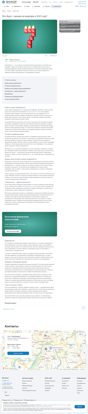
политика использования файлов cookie (43, 406)
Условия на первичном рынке (13, 85)
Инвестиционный (49, 385)
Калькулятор (44, 2)
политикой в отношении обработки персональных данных (54, 404)
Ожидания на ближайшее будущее (14, 96)
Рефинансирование (27, 385)
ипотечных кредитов (31, 111)
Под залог (24, 388)
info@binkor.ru (5, 380)
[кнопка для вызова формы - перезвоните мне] (83, 308)
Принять (79, 406)
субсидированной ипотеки (29, 186)
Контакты (55, 2)
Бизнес (28, 6)
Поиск (78, 393)
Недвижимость (17, 6)
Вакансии (79, 388)
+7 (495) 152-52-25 (7, 387)
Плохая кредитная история (29, 390)
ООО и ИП (35, 2)
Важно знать (57, 6)
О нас (50, 2)
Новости (79, 385)
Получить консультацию (13, 231)
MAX (6, 392)
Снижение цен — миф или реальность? (15, 91)
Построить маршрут (12, 340)
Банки (7, 6)
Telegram (7, 395)
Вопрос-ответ (65, 385)
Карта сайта (80, 390)
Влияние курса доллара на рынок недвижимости (18, 88)
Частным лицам (26, 2)
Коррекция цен (9, 93)
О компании (66, 378)
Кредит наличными (27, 381)
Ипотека (24, 383)
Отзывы (61, 2)
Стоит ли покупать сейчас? (12, 99)
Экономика (37, 6)
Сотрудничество (68, 2)
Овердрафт (48, 388)
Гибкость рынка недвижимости (13, 83)
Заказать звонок (18, 353)
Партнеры (79, 381)
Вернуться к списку (8, 309)
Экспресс (47, 390)
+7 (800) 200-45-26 (7, 383)
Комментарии (53, 55)
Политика (47, 6)
